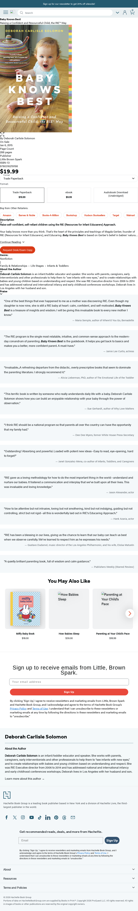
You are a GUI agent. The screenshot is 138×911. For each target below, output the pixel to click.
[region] (69, 616)
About (7, 869)
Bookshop (71, 215)
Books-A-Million (50, 215)
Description (7, 219)
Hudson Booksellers (94, 215)
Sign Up (69, 692)
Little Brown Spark (11, 159)
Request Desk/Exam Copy (17, 250)
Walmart (130, 215)
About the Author (10, 269)
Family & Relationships (13, 266)
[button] (69, 134)
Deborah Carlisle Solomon (19, 138)
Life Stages (37, 266)
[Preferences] (117, 13)
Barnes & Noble (27, 215)
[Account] (125, 13)
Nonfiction (6, 259)
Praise (3, 291)
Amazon (7, 215)
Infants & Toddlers (58, 266)
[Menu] (5, 12)
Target (116, 215)
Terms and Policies (15, 887)
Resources (9, 878)
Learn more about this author (23, 778)
